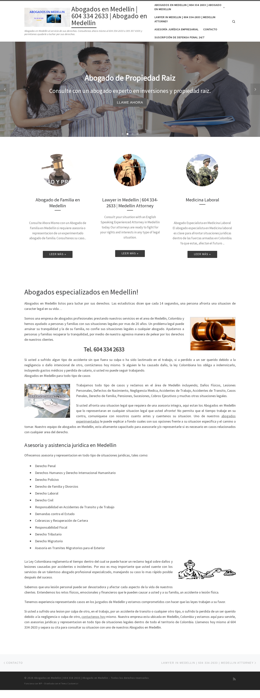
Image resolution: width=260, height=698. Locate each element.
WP (40, 683)
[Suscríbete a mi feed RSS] (234, 679)
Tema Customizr (69, 683)
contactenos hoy (93, 616)
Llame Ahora (130, 102)
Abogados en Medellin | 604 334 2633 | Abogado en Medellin (71, 678)
